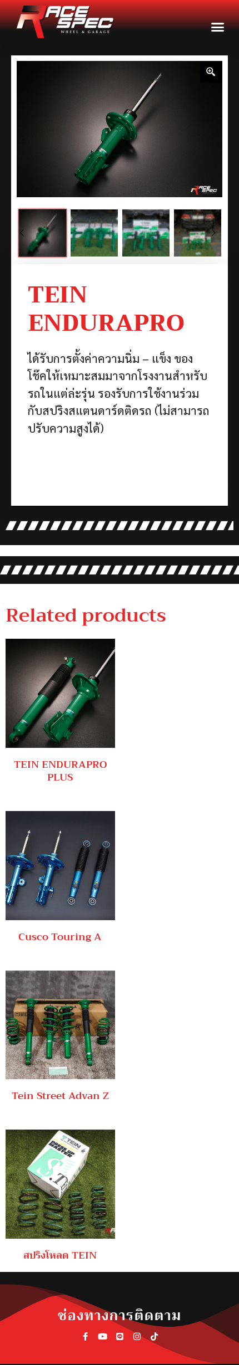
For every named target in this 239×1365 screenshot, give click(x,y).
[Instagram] (137, 1337)
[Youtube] (102, 1337)
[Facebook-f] (85, 1337)
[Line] (120, 1337)
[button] (217, 27)
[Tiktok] (154, 1337)
